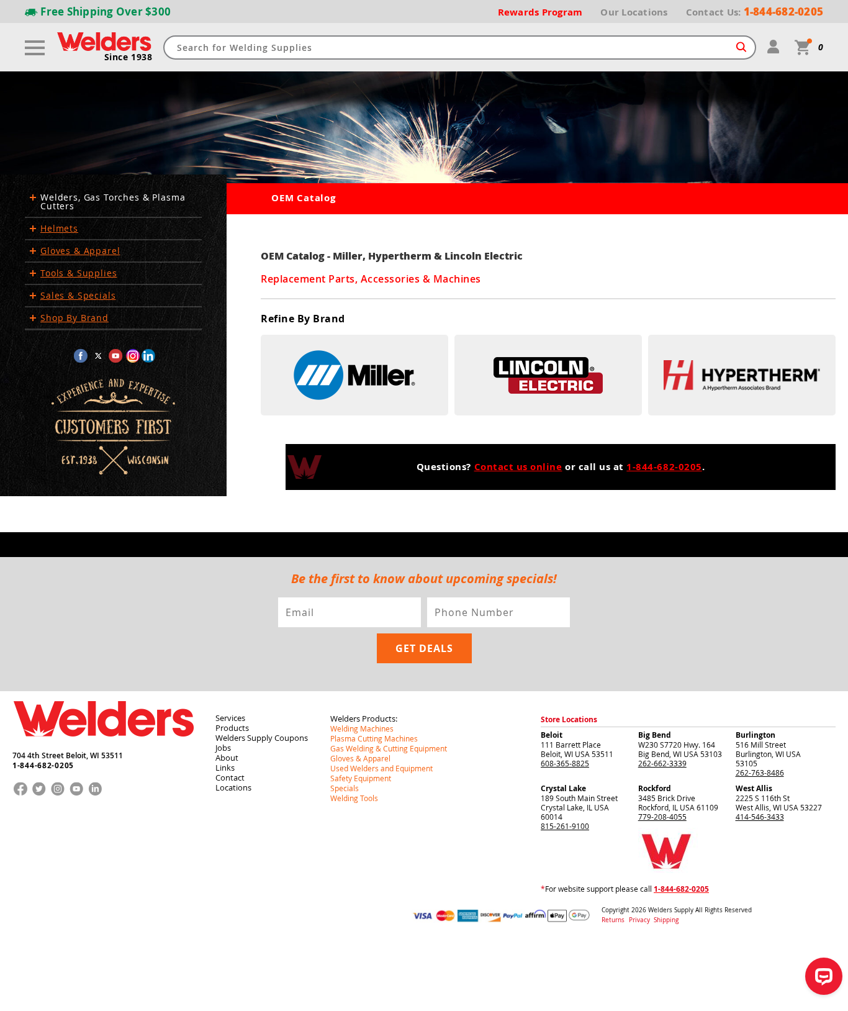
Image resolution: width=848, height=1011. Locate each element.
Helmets (59, 228)
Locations (233, 787)
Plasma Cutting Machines (374, 738)
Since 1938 (128, 57)
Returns (613, 920)
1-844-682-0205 (663, 467)
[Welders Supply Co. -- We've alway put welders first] (103, 747)
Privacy (640, 920)
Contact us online (518, 467)
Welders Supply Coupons (261, 737)
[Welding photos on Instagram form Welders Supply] (133, 356)
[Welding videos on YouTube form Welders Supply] (115, 356)
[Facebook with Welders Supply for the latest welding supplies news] (81, 356)
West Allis (754, 788)
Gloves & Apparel (80, 251)
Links (225, 767)
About (226, 757)
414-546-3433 (760, 817)
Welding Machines (362, 728)
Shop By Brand (74, 318)
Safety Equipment (360, 778)
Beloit (551, 735)
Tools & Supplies (78, 273)
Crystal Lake (563, 788)
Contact (230, 777)
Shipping (666, 920)
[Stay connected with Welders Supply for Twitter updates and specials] (98, 356)
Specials (344, 788)
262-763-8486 (760, 773)
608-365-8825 (565, 763)
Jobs (223, 747)
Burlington (755, 735)
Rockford (654, 788)
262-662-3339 (662, 763)
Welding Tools (354, 798)
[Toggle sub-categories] (32, 197)
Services (230, 717)
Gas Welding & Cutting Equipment (388, 748)
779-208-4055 (662, 817)
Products (232, 727)
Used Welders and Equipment (381, 768)
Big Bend (654, 735)
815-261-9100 (565, 826)
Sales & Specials (77, 295)
